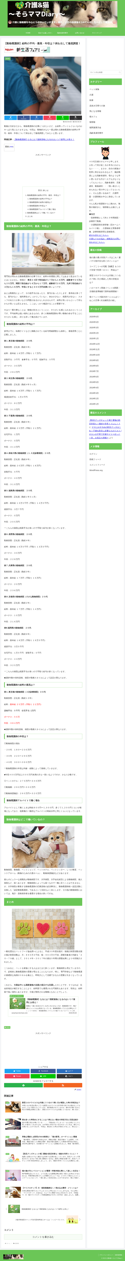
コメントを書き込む (43, 1237)
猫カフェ (93, 117)
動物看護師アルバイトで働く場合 (42, 209)
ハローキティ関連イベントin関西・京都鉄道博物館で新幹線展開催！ (104, 289)
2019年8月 (94, 366)
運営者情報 (118, 1255)
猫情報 (8, 1027)
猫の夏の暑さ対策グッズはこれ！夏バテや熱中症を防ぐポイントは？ (105, 259)
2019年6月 (94, 377)
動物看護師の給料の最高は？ (40, 202)
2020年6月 (94, 317)
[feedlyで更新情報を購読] (23, 1085)
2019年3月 (94, 393)
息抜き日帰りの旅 (97, 106)
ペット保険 (94, 89)
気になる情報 (95, 111)
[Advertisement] (43, 170)
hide (11, 147)
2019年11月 (94, 349)
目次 (40, 190)
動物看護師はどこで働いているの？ (41, 213)
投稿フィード (95, 459)
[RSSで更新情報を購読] (63, 1085)
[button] (75, 118)
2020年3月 (94, 327)
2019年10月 (94, 355)
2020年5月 (94, 322)
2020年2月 (94, 333)
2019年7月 (94, 371)
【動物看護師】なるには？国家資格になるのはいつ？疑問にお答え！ (44, 139)
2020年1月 (94, 338)
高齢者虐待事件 (96, 133)
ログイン (93, 454)
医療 (91, 100)
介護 (91, 95)
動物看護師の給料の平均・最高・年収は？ (44, 195)
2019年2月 (94, 398)
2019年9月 (94, 360)
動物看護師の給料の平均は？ (40, 199)
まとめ (30, 216)
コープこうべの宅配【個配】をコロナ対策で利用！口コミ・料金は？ (105, 268)
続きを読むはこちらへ (99, 235)
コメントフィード (97, 465)
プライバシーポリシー (106, 1255)
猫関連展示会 (95, 127)
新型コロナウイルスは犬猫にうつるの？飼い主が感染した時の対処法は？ (105, 278)
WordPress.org (96, 470)
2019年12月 (94, 344)
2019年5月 (94, 382)
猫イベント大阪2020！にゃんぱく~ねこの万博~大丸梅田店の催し (104, 298)
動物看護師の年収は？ (38, 206)
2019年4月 (94, 388)
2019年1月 (94, 404)
